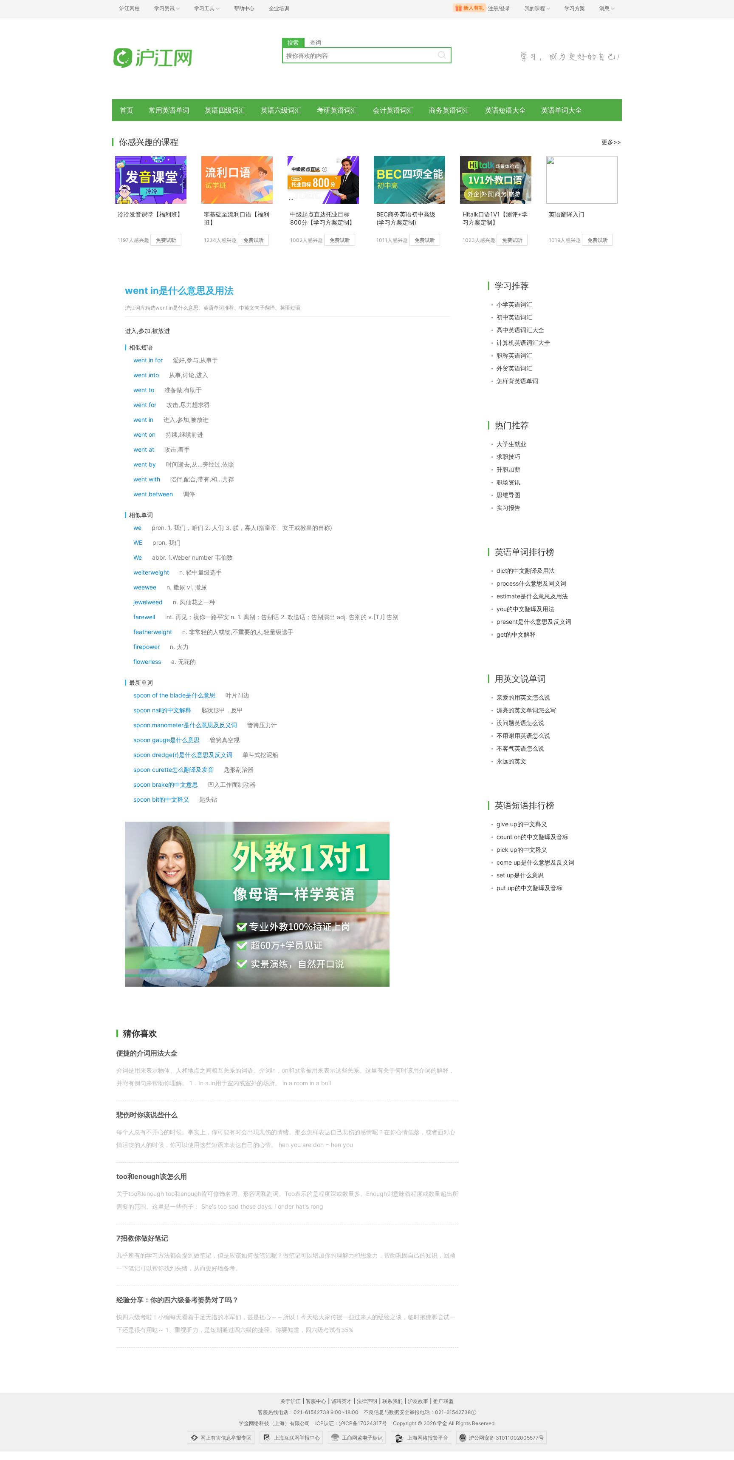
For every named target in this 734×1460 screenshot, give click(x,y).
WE (137, 542)
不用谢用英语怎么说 (523, 735)
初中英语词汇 (514, 317)
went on (144, 434)
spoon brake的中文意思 (165, 784)
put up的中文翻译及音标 (529, 887)
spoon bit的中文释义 (161, 799)
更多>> (611, 141)
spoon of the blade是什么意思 (174, 695)
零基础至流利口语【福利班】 (236, 218)
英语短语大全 (505, 110)
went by (144, 464)
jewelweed (148, 602)
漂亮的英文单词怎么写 (526, 710)
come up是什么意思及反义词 (535, 862)
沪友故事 (418, 1401)
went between (153, 494)
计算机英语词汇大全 (523, 342)
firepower (146, 646)
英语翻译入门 (566, 214)
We (137, 557)
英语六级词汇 (281, 110)
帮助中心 (244, 8)
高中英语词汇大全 (520, 329)
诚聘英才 (341, 1401)
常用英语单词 (169, 110)
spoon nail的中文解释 (162, 710)
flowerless (147, 661)
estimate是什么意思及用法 (532, 596)
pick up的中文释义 (522, 849)
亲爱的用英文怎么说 (523, 697)
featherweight (152, 631)
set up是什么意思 (520, 875)
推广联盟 (443, 1401)
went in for (148, 360)
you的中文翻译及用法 (525, 608)
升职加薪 (508, 469)
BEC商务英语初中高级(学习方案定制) (405, 218)
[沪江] (165, 58)
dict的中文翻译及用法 (526, 570)
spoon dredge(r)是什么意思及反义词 (182, 754)
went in (143, 419)
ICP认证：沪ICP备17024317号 (351, 1423)
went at (143, 449)
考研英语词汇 (337, 110)
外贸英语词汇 (514, 368)
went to (143, 389)
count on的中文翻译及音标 (532, 836)
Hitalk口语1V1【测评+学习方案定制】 (495, 218)
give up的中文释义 (522, 824)
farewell (144, 616)
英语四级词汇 (225, 110)
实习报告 (508, 507)
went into (146, 375)
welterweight (151, 572)
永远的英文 (511, 761)
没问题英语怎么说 (520, 722)
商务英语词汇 (449, 110)
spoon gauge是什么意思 (166, 739)
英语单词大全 (561, 110)
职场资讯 (508, 482)
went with (146, 479)
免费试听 (166, 240)
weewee (144, 587)
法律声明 (367, 1401)
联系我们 (392, 1401)
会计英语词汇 (393, 110)
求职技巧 (508, 456)
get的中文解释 (516, 634)
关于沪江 (290, 1401)
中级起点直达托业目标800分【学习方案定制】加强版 (322, 219)
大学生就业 (511, 443)
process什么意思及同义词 (531, 583)
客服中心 (316, 1401)
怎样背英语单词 (517, 380)
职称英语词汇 (514, 355)
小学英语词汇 (514, 304)
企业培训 (279, 8)
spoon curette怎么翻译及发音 (173, 769)
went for (144, 404)
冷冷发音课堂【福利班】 (150, 214)
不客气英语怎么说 (520, 748)
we (137, 527)
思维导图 (508, 494)
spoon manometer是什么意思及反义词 (185, 725)
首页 (126, 110)
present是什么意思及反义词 (534, 621)
